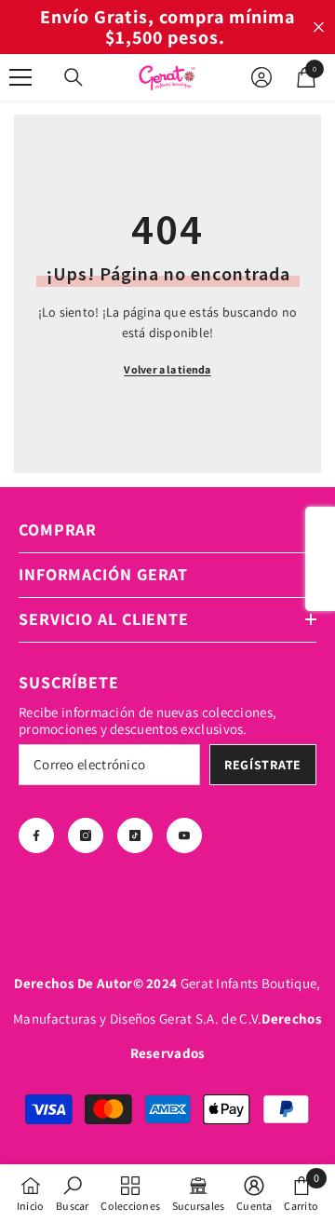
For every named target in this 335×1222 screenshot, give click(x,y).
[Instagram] (85, 835)
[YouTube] (184, 835)
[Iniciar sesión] (261, 77)
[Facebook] (36, 835)
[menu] (20, 77)
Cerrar (319, 27)
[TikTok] (135, 835)
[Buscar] (73, 77)
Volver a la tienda (167, 369)
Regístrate (263, 764)
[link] (72, 1193)
